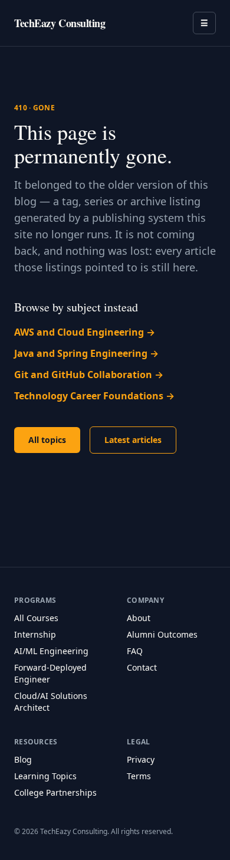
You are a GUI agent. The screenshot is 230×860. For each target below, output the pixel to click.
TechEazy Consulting (59, 23)
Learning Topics (45, 776)
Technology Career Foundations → (94, 395)
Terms (139, 776)
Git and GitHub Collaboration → (88, 374)
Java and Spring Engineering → (86, 353)
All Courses (36, 617)
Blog (23, 759)
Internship (35, 634)
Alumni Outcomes (162, 634)
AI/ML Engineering (51, 651)
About (138, 617)
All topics (47, 439)
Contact (142, 667)
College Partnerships (55, 792)
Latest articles (133, 439)
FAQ (135, 651)
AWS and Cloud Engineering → (84, 332)
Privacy (141, 759)
